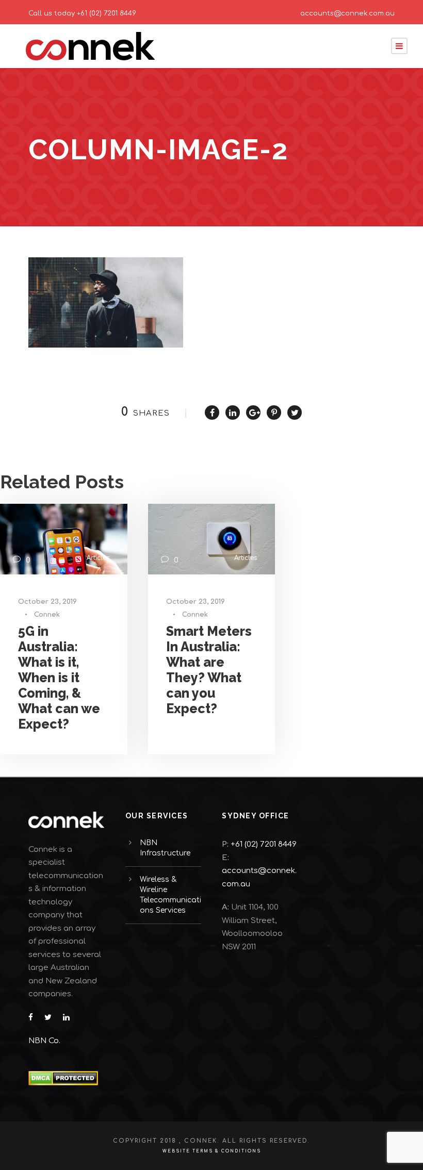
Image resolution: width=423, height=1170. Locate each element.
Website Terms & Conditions (211, 1151)
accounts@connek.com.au (347, 13)
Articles (98, 558)
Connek (47, 614)
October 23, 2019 (47, 601)
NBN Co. (45, 1040)
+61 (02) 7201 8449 (106, 13)
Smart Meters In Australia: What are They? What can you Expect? (209, 669)
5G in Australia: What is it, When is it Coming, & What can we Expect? (59, 677)
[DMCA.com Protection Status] (63, 1078)
